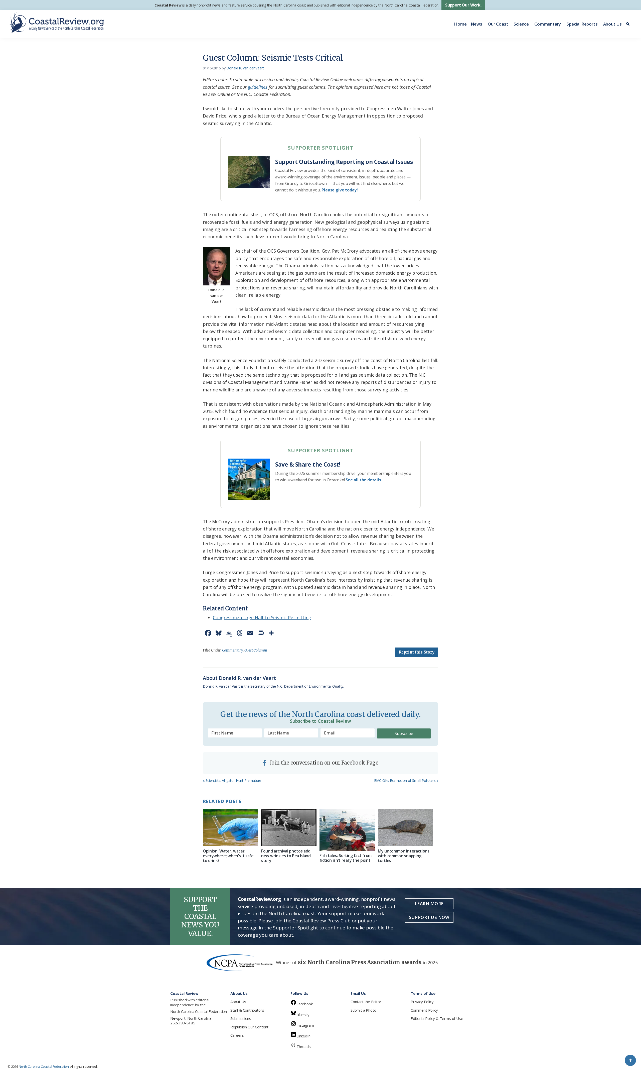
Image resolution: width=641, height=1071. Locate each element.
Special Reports (581, 24)
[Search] (628, 24)
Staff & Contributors (247, 1010)
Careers (237, 1035)
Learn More (429, 903)
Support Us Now (429, 917)
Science (521, 24)
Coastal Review (167, 5)
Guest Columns (255, 650)
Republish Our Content (249, 1026)
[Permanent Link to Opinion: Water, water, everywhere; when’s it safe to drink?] (230, 827)
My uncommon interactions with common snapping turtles (403, 855)
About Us (612, 24)
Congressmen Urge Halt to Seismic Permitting (262, 617)
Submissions (240, 1018)
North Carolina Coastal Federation (198, 1011)
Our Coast (498, 24)
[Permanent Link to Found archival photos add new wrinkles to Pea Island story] (288, 827)
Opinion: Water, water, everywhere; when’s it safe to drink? (228, 855)
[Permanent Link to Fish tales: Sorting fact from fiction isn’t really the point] (347, 830)
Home (460, 24)
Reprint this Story (416, 652)
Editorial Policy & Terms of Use (437, 1018)
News (476, 24)
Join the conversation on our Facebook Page (323, 763)
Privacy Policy (422, 1001)
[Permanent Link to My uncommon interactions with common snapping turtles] (405, 827)
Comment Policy (424, 1010)
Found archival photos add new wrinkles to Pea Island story (286, 855)
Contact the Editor (366, 1001)
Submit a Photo (363, 1010)
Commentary (547, 24)
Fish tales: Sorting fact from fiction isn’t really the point (345, 858)
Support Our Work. (463, 5)
